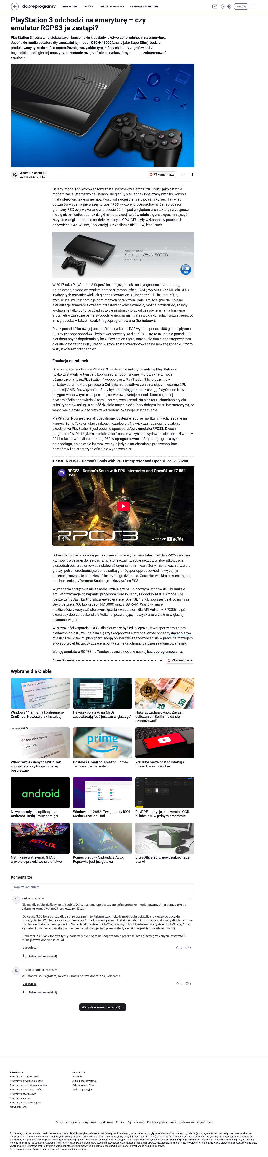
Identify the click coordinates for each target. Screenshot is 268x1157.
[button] (226, 6)
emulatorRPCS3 (150, 428)
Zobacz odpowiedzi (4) (43, 956)
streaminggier (126, 390)
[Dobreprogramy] (42, 6)
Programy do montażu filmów (26, 1089)
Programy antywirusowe (23, 1094)
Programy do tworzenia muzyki (26, 1081)
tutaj (83, 1149)
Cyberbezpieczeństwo (83, 1085)
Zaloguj (241, 6)
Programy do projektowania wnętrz (28, 1085)
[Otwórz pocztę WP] (215, 6)
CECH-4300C (101, 42)
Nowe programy (18, 1107)
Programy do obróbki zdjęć (24, 1076)
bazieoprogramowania (164, 651)
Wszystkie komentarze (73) (101, 1007)
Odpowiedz (29, 947)
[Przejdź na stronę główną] (15, 9)
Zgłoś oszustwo (111, 6)
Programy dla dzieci (20, 1098)
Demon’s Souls (91, 581)
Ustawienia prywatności (195, 1122)
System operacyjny (82, 1089)
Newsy (88, 6)
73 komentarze (164, 174)
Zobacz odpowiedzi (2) (43, 992)
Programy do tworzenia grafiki (26, 1102)
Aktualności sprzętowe (84, 1081)
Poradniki (77, 1076)
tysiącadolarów (179, 633)
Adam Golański (31, 173)
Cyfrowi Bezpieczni (144, 6)
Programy (69, 6)
